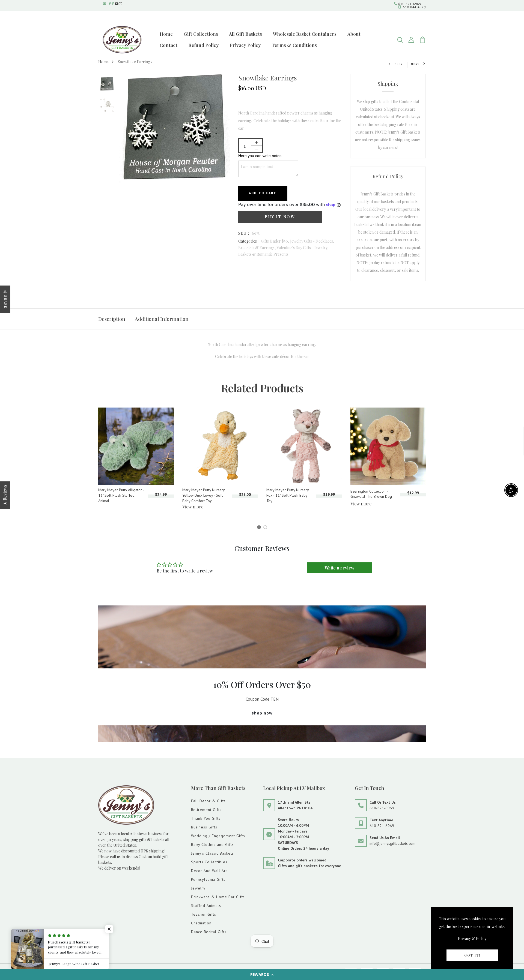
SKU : (243, 233)
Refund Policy (203, 45)
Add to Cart (263, 193)
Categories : (248, 241)
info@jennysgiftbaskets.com (392, 843)
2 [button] (266, 528)
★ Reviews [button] (5, 495)
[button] (262, 974)
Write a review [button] (339, 568)
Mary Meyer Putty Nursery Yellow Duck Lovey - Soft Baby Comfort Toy (203, 495)
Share (6, 301)
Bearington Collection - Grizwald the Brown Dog (371, 494)
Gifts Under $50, (275, 241)
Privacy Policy (245, 45)
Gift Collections (201, 34)
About (354, 34)
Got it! (472, 955)
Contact (168, 45)
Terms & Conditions (294, 45)
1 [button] (260, 528)
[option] (107, 84)
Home (166, 34)
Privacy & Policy (472, 938)
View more (192, 506)
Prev (399, 63)
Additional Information (162, 319)
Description (111, 319)
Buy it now (280, 216)
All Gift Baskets (245, 34)
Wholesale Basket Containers (305, 34)
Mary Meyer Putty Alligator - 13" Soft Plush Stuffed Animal (121, 495)
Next (415, 63)
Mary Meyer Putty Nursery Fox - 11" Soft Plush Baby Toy (287, 495)
